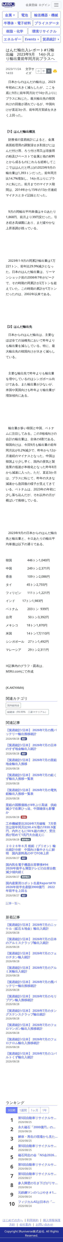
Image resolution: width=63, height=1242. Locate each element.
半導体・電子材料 (17, 23)
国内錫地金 (13, 705)
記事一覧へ (13, 903)
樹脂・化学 (14, 31)
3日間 (11, 1110)
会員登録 (31, 5)
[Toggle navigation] (56, 4)
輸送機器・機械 (46, 15)
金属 (8, 15)
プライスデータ (47, 23)
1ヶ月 (34, 1110)
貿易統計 (49, 39)
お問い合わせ (44, 1224)
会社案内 (25, 1224)
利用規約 (32, 1220)
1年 (44, 1110)
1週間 (23, 1110)
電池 (24, 15)
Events (30, 39)
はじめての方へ (13, 1220)
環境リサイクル (44, 31)
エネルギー (12, 39)
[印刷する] (55, 71)
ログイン (44, 5)
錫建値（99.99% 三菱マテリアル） (27, 712)
